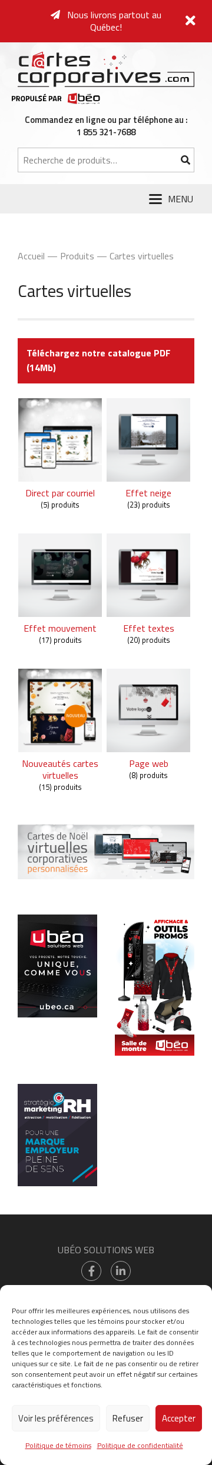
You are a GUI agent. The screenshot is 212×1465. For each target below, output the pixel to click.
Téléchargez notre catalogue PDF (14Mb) (98, 360)
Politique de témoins (58, 1445)
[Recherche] (185, 160)
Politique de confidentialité (140, 1445)
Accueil (31, 256)
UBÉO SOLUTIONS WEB (106, 1250)
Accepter (179, 1418)
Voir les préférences (56, 1418)
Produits (77, 256)
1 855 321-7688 (106, 132)
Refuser (127, 1418)
